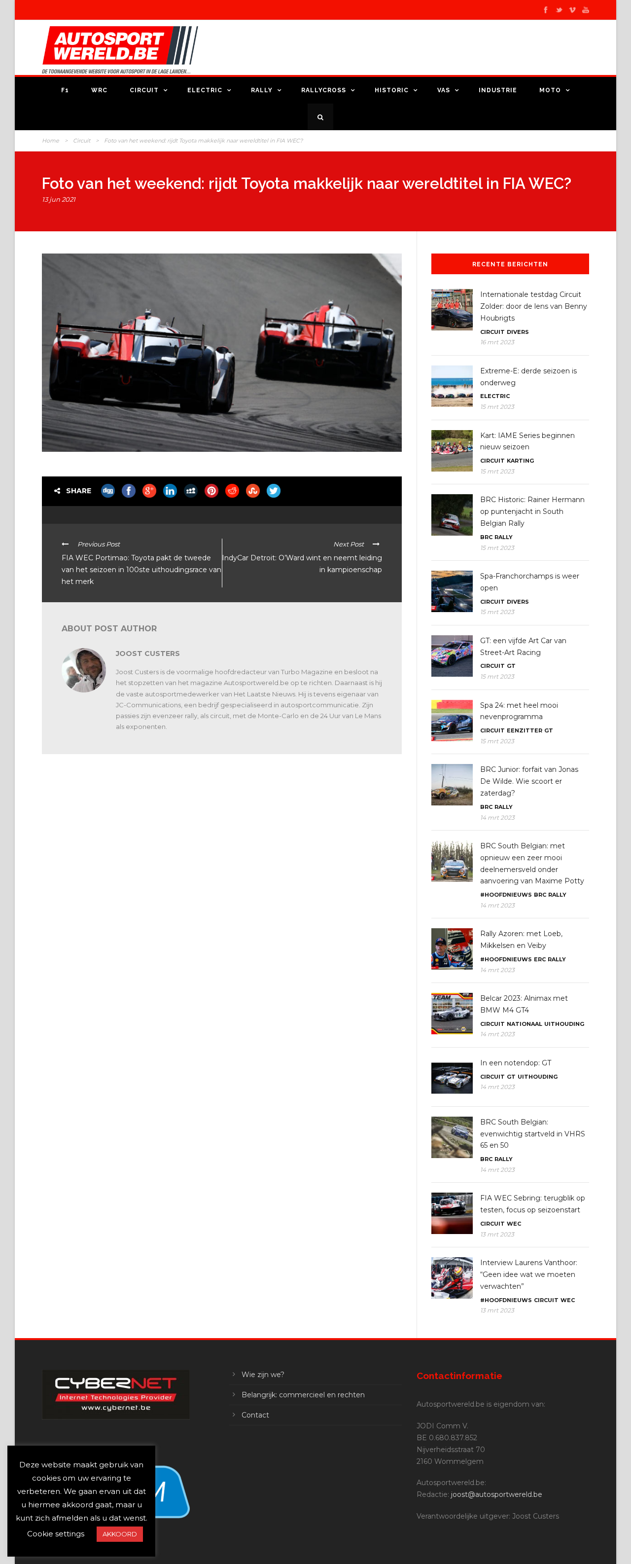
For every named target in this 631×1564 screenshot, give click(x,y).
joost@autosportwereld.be (496, 1494)
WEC (514, 1223)
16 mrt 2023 (497, 342)
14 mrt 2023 (497, 817)
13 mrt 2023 (497, 1234)
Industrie (498, 90)
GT (511, 665)
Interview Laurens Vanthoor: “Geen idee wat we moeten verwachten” (528, 1274)
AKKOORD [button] (120, 1534)
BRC (486, 537)
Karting (520, 460)
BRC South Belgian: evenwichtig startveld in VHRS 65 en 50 (532, 1134)
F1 (65, 90)
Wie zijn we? (263, 1374)
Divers (518, 331)
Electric (204, 90)
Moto (550, 90)
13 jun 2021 (58, 199)
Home (50, 140)
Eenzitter (524, 730)
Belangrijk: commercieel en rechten (303, 1394)
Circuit (144, 90)
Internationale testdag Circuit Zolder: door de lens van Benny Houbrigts (533, 306)
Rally (262, 90)
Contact (255, 1415)
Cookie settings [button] (55, 1533)
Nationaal (524, 1023)
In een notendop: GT (515, 1062)
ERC (540, 959)
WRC (99, 90)
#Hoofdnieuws (506, 894)
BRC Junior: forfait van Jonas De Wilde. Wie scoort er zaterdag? (529, 781)
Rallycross (323, 90)
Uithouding (564, 1023)
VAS (443, 90)
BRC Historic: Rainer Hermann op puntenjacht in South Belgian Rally (532, 511)
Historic (392, 90)
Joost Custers (148, 653)
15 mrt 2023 (497, 406)
